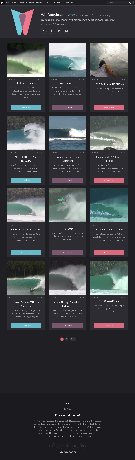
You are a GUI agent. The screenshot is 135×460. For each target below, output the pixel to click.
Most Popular (11, 2)
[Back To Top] (67, 403)
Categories (22, 2)
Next (73, 339)
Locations (40, 2)
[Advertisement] (67, 368)
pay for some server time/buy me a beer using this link (67, 427)
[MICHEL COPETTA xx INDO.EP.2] (26, 133)
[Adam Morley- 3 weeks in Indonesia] (67, 278)
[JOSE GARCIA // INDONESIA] (109, 60)
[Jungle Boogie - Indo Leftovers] (67, 133)
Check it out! (26, 107)
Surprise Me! (68, 2)
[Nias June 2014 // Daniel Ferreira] (109, 133)
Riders (31, 2)
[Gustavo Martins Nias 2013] (109, 205)
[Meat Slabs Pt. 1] (67, 60)
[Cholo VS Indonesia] (26, 60)
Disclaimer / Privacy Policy (67, 451)
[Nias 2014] (67, 205)
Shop (59, 2)
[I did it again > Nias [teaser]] (26, 205)
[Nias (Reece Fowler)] (109, 278)
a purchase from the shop (46, 424)
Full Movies (50, 2)
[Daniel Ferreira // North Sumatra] (26, 278)
